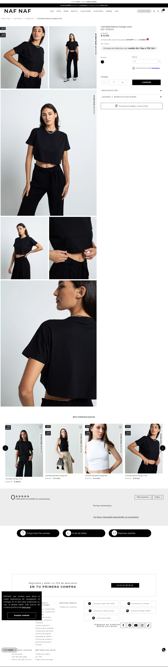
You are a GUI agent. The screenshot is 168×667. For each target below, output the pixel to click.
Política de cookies (43, 634)
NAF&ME (109, 11)
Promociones (17, 654)
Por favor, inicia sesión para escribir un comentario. (116, 517)
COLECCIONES (85, 11)
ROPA (59, 11)
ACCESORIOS (98, 11)
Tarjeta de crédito (43, 654)
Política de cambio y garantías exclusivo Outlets (44, 641)
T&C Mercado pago (19, 657)
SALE (116, 11)
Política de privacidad (44, 628)
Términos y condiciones (45, 609)
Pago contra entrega (44, 659)
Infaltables (29, 19)
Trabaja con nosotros (68, 607)
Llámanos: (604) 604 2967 (104, 603)
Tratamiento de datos (44, 631)
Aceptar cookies (21, 615)
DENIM (66, 11)
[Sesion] (158, 11)
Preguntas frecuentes (38, 533)
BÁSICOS (74, 11)
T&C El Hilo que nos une (21, 659)
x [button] (15, 650)
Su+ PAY (39, 657)
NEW (52, 11)
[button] (144, 11)
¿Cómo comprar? (43, 625)
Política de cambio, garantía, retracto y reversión (44, 620)
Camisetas (17, 19)
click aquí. (26, 607)
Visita (8, 650)
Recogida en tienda (43, 636)
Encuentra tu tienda (140, 603)
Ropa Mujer (6, 19)
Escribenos (156, 68)
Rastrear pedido (126, 533)
